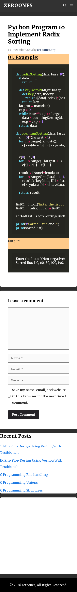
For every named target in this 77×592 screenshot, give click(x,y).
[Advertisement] (38, 535)
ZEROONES (18, 5)
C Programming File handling (24, 475)
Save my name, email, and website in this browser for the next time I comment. (39, 396)
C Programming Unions (19, 482)
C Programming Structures (21, 490)
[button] (64, 5)
